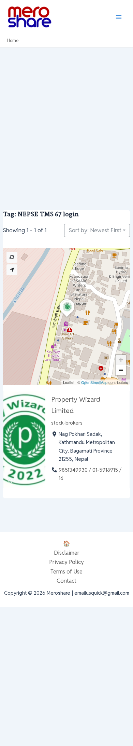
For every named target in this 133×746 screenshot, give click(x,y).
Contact (66, 580)
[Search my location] (11, 269)
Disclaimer (66, 552)
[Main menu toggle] (118, 17)
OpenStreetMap (94, 382)
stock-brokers (67, 422)
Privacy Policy (66, 562)
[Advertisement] (66, 117)
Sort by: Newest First (95, 230)
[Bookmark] (10, 481)
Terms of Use (66, 571)
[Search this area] (11, 257)
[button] (121, 360)
